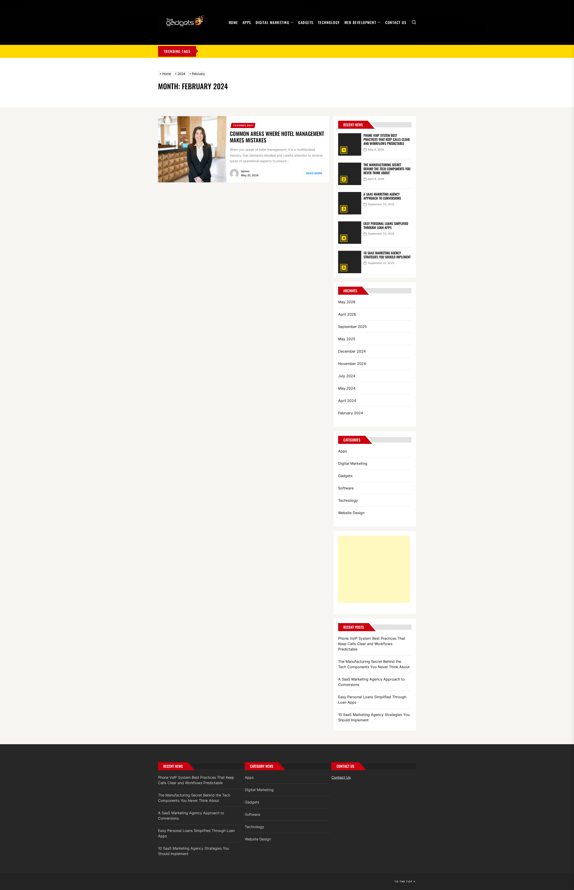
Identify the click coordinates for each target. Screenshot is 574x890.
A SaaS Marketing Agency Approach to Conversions (382, 196)
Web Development (360, 22)
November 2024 (352, 363)
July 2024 (346, 376)
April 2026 (347, 314)
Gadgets (305, 22)
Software (346, 488)
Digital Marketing (272, 22)
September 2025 (352, 326)
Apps (247, 22)
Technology (329, 22)
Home (233, 22)
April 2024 (347, 400)
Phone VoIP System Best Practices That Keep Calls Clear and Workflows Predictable (386, 139)
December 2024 (352, 351)
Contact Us (395, 22)
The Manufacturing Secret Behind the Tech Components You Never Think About (386, 168)
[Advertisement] (374, 569)
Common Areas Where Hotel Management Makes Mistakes (277, 136)
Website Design (351, 512)
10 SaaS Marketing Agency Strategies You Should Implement (387, 254)
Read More (314, 173)
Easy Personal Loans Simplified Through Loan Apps (385, 225)
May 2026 (346, 302)
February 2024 (350, 413)
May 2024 (346, 388)
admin (245, 171)
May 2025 (346, 339)
